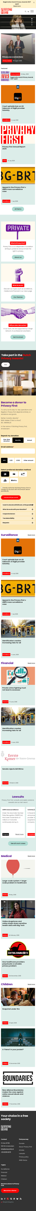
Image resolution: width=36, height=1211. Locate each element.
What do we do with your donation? (15, 509)
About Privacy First (25, 1147)
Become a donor (10, 1190)
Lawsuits (22, 1153)
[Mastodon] (14, 1199)
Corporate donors (9, 514)
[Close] (34, 2)
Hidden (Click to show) (13, 420)
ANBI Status (23, 1160)
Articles (21, 1150)
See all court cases (18, 843)
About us (18, 257)
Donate (21, 1143)
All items (18, 209)
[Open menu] (32, 11)
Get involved (18, 337)
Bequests (6, 523)
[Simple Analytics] (7, 1202)
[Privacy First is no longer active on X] (8, 1199)
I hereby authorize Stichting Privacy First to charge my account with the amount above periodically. (16, 489)
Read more (17, 6)
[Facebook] (4, 1199)
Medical (3, 1176)
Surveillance (5, 1169)
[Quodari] (11, 1199)
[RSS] (21, 1199)
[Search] (25, 11)
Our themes (18, 297)
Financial (4, 1172)
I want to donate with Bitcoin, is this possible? (18, 505)
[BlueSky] (17, 1199)
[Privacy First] (6, 11)
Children (4, 1179)
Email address (7, 447)
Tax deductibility (8, 518)
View (5, 365)
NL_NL (28, 12)
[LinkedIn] (2, 1199)
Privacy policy (23, 1157)
